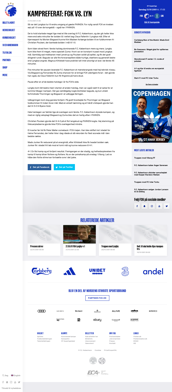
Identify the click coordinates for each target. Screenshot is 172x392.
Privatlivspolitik (110, 350)
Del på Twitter (66, 167)
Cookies (98, 350)
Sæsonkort (89, 343)
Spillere (40, 336)
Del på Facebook (41, 167)
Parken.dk (137, 336)
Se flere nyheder (152, 84)
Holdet (40, 333)
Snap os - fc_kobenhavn (7, 382)
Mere (5, 75)
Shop (5, 67)
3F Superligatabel (68, 341)
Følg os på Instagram (11, 382)
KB (134, 343)
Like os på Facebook (3, 382)
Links (136, 333)
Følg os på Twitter (19, 382)
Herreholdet (9, 30)
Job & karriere (114, 339)
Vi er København (10, 45)
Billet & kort (9, 22)
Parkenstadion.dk (140, 339)
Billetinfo (89, 339)
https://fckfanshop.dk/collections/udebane (152, 90)
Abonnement (90, 341)
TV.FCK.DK (7, 52)
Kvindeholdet (9, 37)
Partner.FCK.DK (97, 298)
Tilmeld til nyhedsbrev (11, 388)
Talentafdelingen (43, 341)
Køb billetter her (91, 336)
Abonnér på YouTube (15, 382)
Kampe (64, 333)
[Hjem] (10, 10)
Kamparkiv (65, 339)
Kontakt (112, 343)
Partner (7, 60)
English (17, 375)
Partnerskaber (114, 336)
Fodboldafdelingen (44, 339)
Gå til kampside (152, 22)
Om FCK (112, 333)
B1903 (135, 341)
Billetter (89, 333)
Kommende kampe (68, 336)
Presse (112, 341)
